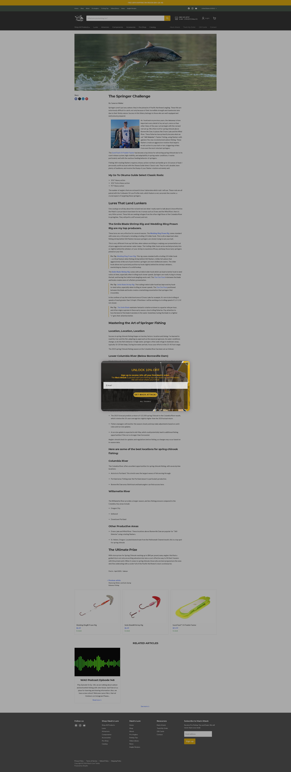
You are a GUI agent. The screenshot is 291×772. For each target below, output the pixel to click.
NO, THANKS (145, 401)
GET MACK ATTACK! (145, 395)
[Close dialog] (187, 363)
